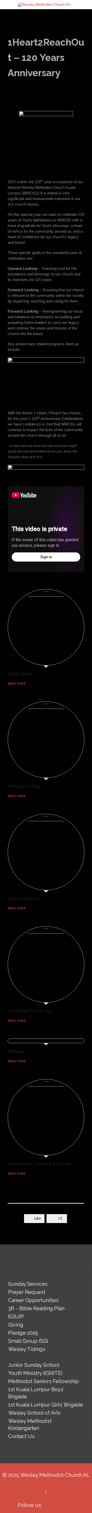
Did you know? (24, 898)
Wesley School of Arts (34, 1413)
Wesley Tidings (26, 1349)
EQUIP (16, 1316)
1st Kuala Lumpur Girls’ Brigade (45, 1405)
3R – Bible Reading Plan (36, 1308)
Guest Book (20, 673)
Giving (15, 1325)
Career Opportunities (33, 1300)
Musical (16, 1051)
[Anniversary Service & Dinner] (46, 1118)
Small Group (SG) (28, 1341)
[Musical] (46, 1042)
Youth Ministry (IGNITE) (35, 1373)
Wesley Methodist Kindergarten (30, 1424)
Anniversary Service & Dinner (40, 1163)
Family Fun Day (24, 786)
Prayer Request (26, 1292)
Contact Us (21, 1436)
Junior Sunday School (34, 1365)
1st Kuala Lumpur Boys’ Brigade (36, 1393)
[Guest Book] (46, 628)
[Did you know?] (46, 853)
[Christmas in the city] (46, 965)
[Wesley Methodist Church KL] (44, 4)
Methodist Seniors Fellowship (43, 1381)
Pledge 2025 (23, 1333)
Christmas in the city (30, 1011)
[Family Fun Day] (46, 740)
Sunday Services (28, 1284)
